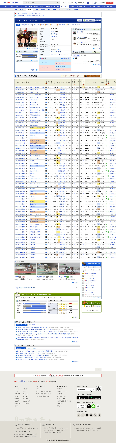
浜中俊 (62, 206)
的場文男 (62, 87)
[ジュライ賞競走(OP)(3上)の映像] (46, 94)
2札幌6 (23, 188)
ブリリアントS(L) (34, 138)
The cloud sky (81, 37)
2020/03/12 (18, 143)
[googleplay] (95, 398)
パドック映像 (61, 24)
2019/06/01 (18, 155)
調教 (42, 24)
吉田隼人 (62, 221)
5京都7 (23, 229)
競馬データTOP (19, 9)
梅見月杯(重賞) (34, 125)
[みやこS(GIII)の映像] (46, 150)
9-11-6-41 (58, 49)
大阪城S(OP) (33, 181)
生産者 (54, 9)
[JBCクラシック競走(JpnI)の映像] (46, 127)
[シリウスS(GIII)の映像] (46, 153)
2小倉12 (23, 237)
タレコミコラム (32, 348)
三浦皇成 (62, 168)
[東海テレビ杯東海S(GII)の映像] (46, 145)
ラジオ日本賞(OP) (34, 171)
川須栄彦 (62, 249)
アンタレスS (62, 277)
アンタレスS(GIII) (34, 140)
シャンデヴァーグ (90, 290)
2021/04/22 (18, 117)
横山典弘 (62, 199)
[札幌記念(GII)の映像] (46, 191)
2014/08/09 (18, 255)
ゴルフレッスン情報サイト (55, 430)
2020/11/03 (18, 127)
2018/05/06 (18, 178)
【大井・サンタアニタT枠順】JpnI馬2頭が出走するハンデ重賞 (35, 329)
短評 (47, 24)
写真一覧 (30, 48)
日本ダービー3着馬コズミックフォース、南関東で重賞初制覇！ (35, 351)
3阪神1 (23, 247)
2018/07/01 (18, 173)
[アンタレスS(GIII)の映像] (46, 140)
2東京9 (23, 199)
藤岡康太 (62, 204)
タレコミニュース (34, 324)
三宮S (16, 277)
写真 (34, 24)
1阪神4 (23, 181)
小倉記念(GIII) (33, 211)
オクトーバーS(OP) (35, 186)
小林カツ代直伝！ (52, 432)
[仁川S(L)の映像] (46, 160)
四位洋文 (62, 181)
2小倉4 (23, 211)
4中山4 (23, 171)
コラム (41, 6)
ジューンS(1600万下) (35, 216)
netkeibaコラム (21, 348)
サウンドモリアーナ (91, 273)
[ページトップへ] (98, 369)
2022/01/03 (18, 110)
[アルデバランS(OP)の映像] (46, 163)
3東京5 (23, 216)
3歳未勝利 (32, 239)
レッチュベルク (90, 285)
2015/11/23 (18, 229)
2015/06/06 (18, 247)
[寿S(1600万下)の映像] (46, 226)
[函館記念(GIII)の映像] (46, 193)
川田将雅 (62, 153)
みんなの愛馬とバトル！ (27, 428)
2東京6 (23, 138)
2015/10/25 (18, 232)
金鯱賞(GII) (33, 204)
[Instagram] (95, 415)
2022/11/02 (18, 87)
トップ (5, 6)
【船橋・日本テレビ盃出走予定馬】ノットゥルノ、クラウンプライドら (37, 331)
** (74, 89)
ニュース (11, 6)
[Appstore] (82, 398)
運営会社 (59, 406)
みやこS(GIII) (33, 150)
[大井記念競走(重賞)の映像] (46, 115)
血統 (26, 24)
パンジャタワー (90, 276)
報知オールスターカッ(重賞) (37, 110)
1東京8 (23, 224)
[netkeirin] (58, 375)
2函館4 (23, 194)
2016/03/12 (18, 221)
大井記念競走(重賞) (35, 115)
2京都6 (23, 206)
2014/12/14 (18, 252)
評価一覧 (35, 51)
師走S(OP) (32, 168)
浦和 (22, 120)
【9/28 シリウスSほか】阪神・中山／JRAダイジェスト (32, 359)
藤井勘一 (62, 140)
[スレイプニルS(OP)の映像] (46, 155)
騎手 (37, 9)
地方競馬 (56, 6)
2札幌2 (23, 191)
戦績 (22, 24)
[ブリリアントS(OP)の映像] (46, 178)
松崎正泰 (62, 102)
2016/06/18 (18, 216)
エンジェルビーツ (63, 54)
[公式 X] (79, 415)
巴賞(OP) (32, 173)
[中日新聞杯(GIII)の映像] (46, 221)
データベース (65, 6)
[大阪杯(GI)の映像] (46, 201)
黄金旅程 (79, 32)
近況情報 (83, 55)
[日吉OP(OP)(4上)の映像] (46, 105)
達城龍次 (62, 89)
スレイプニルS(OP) (35, 155)
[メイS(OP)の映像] (46, 199)
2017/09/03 (18, 188)
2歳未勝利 (32, 249)
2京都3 (23, 163)
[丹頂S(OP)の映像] (46, 188)
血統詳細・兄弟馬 (66, 58)
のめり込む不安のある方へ (43, 396)
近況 (78, 24)
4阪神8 (23, 153)
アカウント (26, 403)
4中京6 (23, 249)
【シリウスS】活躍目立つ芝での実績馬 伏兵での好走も (33, 327)
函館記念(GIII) (33, 194)
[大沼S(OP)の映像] (46, 176)
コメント (53, 24)
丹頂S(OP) (32, 188)
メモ (37, 24)
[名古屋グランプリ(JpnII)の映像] (46, 148)
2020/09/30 (18, 133)
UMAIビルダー (33, 6)
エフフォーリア (90, 287)
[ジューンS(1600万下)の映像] (46, 216)
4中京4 (23, 252)
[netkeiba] (13, 2)
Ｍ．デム (62, 138)
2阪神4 (23, 201)
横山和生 (62, 252)
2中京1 (23, 204)
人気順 (85, 267)
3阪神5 (23, 135)
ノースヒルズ (54, 36)
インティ (112, 166)
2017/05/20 (18, 199)
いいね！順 (97, 306)
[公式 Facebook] (83, 415)
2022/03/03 (18, 105)
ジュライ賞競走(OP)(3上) (36, 94)
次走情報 (76, 55)
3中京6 (23, 242)
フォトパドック (72, 24)
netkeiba (86, 62)
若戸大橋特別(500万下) (36, 237)
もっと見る (35, 60)
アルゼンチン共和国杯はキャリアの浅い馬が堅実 (31, 357)
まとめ (103, 6)
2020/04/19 (18, 140)
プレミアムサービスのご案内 (43, 391)
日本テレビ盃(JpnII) (35, 133)
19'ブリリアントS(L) (56, 52)
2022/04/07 (18, 102)
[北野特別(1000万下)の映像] (46, 232)
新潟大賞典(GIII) (34, 219)
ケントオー (113, 244)
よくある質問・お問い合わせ (43, 394)
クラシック (69, 9)
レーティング (98, 267)
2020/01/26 (18, 145)
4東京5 (23, 186)
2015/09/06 (18, 237)
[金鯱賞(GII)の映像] (46, 204)
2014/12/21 (18, 249)
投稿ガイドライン (61, 398)
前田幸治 (55, 34)
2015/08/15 (18, 239)
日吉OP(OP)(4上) (34, 105)
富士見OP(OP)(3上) (35, 130)
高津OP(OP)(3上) (34, 92)
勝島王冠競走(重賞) (35, 112)
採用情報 (59, 389)
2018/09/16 (18, 171)
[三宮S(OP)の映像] (46, 135)
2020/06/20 (18, 135)
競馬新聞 (79, 6)
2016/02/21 (18, 224)
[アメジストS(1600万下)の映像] (46, 224)
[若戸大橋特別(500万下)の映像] (46, 237)
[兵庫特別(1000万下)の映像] (46, 234)
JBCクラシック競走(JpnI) (36, 127)
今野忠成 (62, 110)
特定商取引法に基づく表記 (64, 401)
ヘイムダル (113, 242)
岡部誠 (62, 125)
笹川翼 (62, 130)
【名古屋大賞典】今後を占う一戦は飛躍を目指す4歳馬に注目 (34, 355)
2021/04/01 (18, 120)
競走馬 (29, 9)
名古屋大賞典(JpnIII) (35, 143)
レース (17, 6)
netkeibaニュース (21, 324)
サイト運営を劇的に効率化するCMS (86, 430)
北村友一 (62, 150)
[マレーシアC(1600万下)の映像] (46, 214)
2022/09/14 (18, 89)
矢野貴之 (62, 105)
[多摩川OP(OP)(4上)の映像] (46, 107)
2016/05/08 (18, 219)
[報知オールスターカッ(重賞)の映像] (46, 110)
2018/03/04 (18, 181)
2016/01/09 (18, 227)
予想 (26, 6)
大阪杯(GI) (32, 201)
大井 (22, 87)
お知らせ (38, 389)
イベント (109, 6)
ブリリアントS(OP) (35, 178)
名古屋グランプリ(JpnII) (36, 148)
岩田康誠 (62, 196)
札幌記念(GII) (33, 191)
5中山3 (23, 168)
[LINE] (87, 415)
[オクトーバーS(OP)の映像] (46, 186)
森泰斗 (62, 100)
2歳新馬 (32, 257)
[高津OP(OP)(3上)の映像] (46, 92)
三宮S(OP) (32, 135)
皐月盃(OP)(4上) (34, 100)
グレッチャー (54, 54)
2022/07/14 (18, 94)
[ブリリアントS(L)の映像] (46, 138)
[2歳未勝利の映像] (46, 249)
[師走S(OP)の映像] (46, 168)
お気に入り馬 (26, 401)
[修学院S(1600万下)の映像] (46, 229)
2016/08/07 (18, 211)
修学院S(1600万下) (35, 229)
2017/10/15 (18, 186)
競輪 (111, 3)
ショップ (72, 6)
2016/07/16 (18, 214)
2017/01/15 (18, 209)
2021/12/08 (18, 112)
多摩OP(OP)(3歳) (34, 89)
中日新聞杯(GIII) (34, 221)
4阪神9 (23, 234)
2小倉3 (23, 255)
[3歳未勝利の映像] (46, 239)
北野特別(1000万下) (35, 232)
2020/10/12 (18, 130)
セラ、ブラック (81, 42)
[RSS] (99, 415)
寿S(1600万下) (33, 227)
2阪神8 (23, 140)
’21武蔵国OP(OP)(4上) (35, 120)
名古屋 (23, 125)
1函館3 (23, 176)
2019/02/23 (18, 161)
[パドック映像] (25, 269)
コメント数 (91, 267)
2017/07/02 (18, 196)
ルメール (62, 155)
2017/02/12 (18, 206)
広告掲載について (61, 391)
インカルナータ (90, 278)
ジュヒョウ (113, 255)
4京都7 (23, 232)
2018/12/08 (18, 168)
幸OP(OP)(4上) (33, 102)
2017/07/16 (18, 194)
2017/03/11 (18, 204)
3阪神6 (23, 244)
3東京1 (23, 155)
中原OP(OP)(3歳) (34, 97)
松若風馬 (62, 183)
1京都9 (23, 145)
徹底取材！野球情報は (56, 428)
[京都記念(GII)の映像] (46, 206)
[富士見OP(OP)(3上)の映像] (46, 130)
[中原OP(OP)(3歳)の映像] (46, 97)
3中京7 (23, 257)
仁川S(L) (32, 161)
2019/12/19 (18, 148)
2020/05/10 (18, 138)
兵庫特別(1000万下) (35, 234)
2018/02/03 (18, 183)
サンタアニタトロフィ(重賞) (37, 87)
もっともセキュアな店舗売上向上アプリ (87, 428)
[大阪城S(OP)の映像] (46, 181)
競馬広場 (25, 394)
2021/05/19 (18, 115)
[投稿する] (96, 52)
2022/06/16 (18, 97)
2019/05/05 (18, 158)
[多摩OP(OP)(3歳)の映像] (46, 89)
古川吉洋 (62, 186)
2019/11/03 (18, 150)
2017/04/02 (18, 201)
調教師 (43, 9)
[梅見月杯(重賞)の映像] (46, 125)
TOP (18, 24)
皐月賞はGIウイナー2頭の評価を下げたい (29, 353)
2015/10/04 (18, 234)
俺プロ (86, 6)
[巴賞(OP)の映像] (46, 173)
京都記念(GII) (33, 206)
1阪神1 (23, 161)
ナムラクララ (89, 292)
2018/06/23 (18, 176)
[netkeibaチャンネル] (91, 415)
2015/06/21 (18, 244)
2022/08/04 (18, 92)
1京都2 (23, 227)
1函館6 (23, 173)
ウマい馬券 (17, 394)
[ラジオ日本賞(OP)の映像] (46, 171)
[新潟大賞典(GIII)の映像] (46, 219)
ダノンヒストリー (90, 294)
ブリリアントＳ (41, 277)
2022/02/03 (18, 107)
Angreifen (34, 20)
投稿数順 (88, 306)
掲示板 (30, 24)
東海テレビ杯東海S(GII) (36, 145)
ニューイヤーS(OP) (35, 209)
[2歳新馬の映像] (46, 257)
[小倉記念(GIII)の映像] (46, 211)
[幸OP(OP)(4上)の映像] (46, 102)
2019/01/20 (18, 166)
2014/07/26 (18, 257)
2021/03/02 (18, 122)
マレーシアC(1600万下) (36, 214)
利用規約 (59, 394)
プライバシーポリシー (63, 396)
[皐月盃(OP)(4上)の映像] (46, 99)
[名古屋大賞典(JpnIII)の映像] (46, 143)
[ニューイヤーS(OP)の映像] (46, 209)
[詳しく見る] (92, 76)
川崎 (22, 89)
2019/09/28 (18, 153)
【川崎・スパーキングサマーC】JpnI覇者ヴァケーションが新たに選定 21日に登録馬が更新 (43, 334)
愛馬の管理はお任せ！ (26, 434)
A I (22, 6)
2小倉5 (23, 239)
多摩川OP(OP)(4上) (35, 107)
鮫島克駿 (62, 135)
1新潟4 (23, 219)
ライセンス (60, 403)
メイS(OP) (32, 199)
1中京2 (23, 166)
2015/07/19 (18, 242)
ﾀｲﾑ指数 (83, 81)
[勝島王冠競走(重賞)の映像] (46, 112)
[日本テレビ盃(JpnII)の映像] (46, 132)
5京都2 (23, 150)
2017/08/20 (18, 191)
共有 (80, 20)
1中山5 (23, 209)
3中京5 (23, 214)
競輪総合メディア (26, 436)
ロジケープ (89, 283)
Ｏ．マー (62, 148)
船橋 (22, 100)
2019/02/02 (18, 163)
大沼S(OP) (32, 176)
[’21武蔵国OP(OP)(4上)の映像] (46, 120)
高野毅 (52, 31)
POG (98, 6)
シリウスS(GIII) (34, 153)
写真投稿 (35, 48)
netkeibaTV (48, 6)
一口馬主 (92, 6)
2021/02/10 (18, 125)
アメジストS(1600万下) (36, 224)
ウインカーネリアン (91, 280)
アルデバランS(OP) (35, 163)
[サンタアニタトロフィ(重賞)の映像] (46, 87)
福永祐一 (62, 127)
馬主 (48, 9)
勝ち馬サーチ (77, 9)
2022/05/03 (18, 100)
